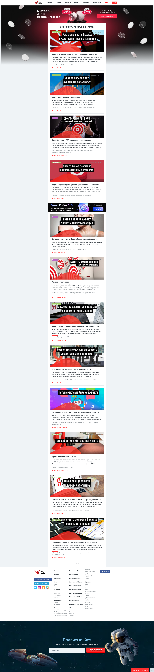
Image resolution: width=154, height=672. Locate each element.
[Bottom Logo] (41, 572)
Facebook (106, 571)
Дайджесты (57, 586)
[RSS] (43, 587)
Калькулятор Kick (74, 600)
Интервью (57, 589)
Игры (86, 589)
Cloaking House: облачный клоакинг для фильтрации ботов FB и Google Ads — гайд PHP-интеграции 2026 (61, 612)
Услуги (87, 600)
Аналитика (57, 593)
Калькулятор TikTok (75, 585)
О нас (55, 571)
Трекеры (71, 615)
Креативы (87, 576)
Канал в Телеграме (42, 583)
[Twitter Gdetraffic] (35, 587)
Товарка (87, 588)
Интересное (57, 608)
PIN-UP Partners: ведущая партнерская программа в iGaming (61, 610)
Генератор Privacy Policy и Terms (76, 604)
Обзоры (71, 608)
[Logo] (39, 2)
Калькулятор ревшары (75, 593)
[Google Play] (48, 588)
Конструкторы (89, 575)
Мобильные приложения (92, 586)
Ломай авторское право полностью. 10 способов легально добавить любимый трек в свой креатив (61, 613)
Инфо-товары (89, 608)
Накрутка (87, 569)
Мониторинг (72, 610)
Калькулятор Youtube (75, 578)
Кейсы (56, 602)
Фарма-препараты (90, 597)
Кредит (87, 599)
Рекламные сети (74, 612)
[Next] (80, 563)
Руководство (57, 595)
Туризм (87, 595)
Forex (86, 606)
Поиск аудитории (90, 571)
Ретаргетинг (88, 573)
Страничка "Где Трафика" (43, 579)
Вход (114, 2)
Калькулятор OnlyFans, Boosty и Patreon (76, 597)
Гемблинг (87, 602)
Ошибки (56, 597)
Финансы (87, 593)
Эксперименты (58, 600)
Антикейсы (57, 604)
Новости (56, 582)
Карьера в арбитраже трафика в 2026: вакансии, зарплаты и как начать (61, 615)
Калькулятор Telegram (75, 582)
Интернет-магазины (90, 591)
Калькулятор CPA (74, 571)
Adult (86, 584)
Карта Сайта (57, 578)
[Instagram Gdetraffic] (39, 587)
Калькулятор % (73, 574)
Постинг (71, 613)
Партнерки (88, 582)
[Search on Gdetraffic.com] (119, 3)
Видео (55, 584)
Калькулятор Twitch (75, 589)
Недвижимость (89, 604)
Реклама (56, 574)
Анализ (87, 578)
